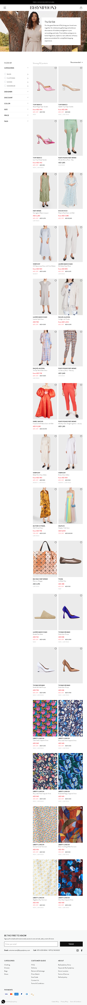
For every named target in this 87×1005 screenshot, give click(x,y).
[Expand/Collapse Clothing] (18, 78)
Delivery (34, 968)
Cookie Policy (55, 1002)
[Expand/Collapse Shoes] (18, 82)
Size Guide (34, 977)
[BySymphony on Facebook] (82, 950)
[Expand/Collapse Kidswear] (18, 86)
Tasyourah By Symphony (66, 968)
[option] (43, 2)
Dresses (7, 968)
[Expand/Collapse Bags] (18, 74)
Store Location (63, 971)
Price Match (35, 974)
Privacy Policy (64, 1002)
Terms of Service (63, 974)
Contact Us (35, 980)
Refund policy (62, 977)
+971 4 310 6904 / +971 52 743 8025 (46, 950)
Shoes (6, 974)
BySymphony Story (64, 965)
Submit (71, 944)
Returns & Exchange (38, 971)
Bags (5, 971)
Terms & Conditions (37, 983)
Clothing (7, 965)
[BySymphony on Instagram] (77, 950)
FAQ (33, 965)
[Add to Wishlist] (55, 68)
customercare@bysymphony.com (17, 950)
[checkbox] (5, 74)
